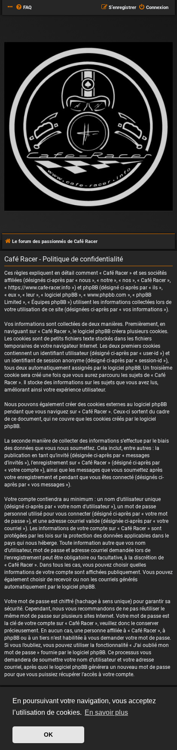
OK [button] (48, 734)
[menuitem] (23, 8)
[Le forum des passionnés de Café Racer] (88, 127)
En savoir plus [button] (106, 712)
